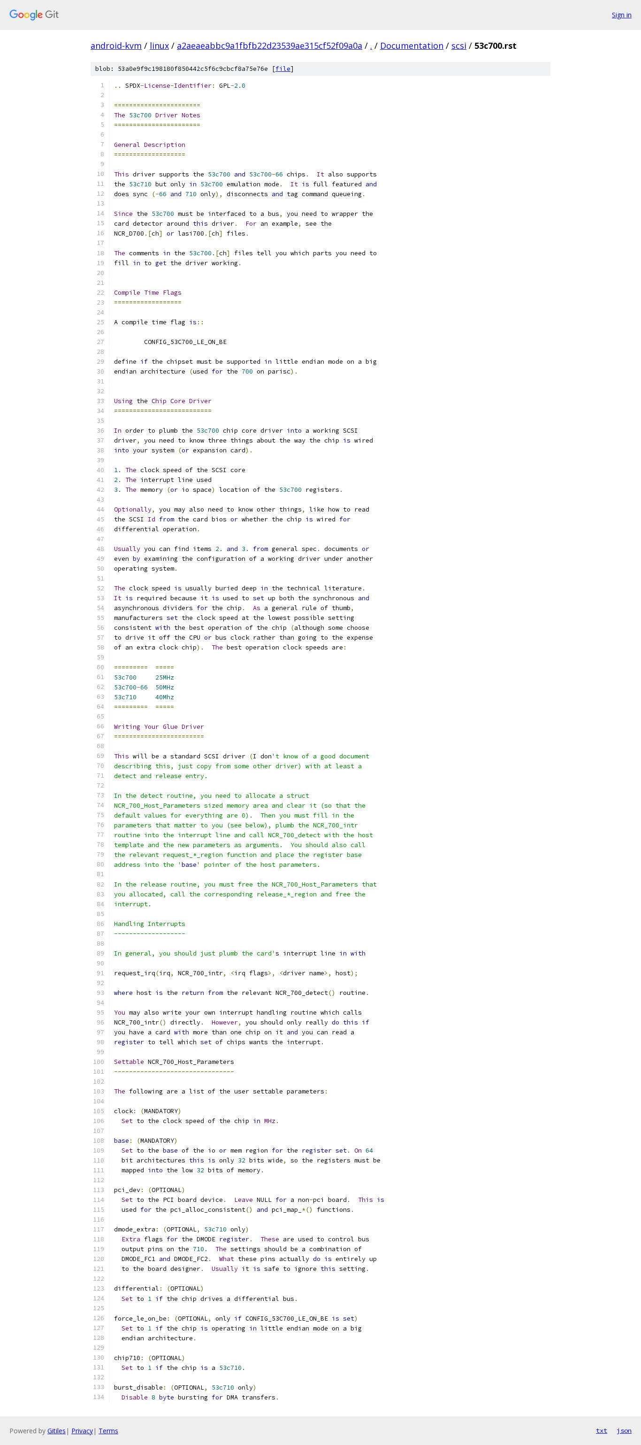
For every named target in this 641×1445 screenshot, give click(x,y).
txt (601, 1430)
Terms (108, 1430)
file (282, 69)
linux (159, 45)
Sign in (622, 14)
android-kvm (116, 45)
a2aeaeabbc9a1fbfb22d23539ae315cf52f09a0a (269, 45)
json (624, 1430)
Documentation (411, 45)
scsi (458, 45)
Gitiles (56, 1430)
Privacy (82, 1430)
